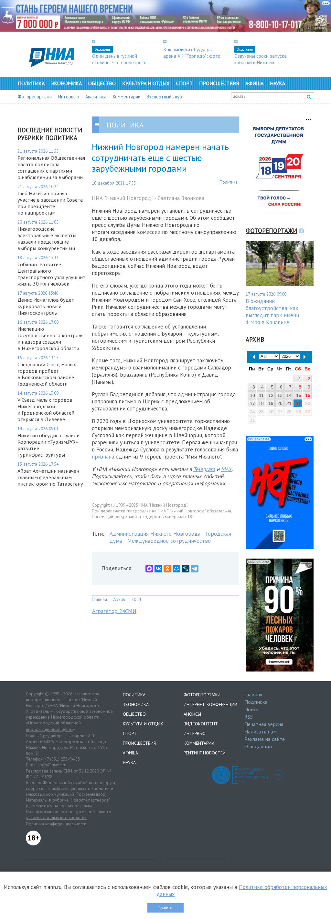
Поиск (251, 709)
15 (298, 395)
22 (298, 403)
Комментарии (126, 97)
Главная (99, 599)
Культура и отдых (146, 83)
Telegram (204, 469)
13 (280, 395)
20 (280, 403)
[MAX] (149, 568)
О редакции (258, 746)
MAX (226, 469)
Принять (165, 907)
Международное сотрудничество (169, 540)
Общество (102, 83)
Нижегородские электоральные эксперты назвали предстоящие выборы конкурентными (46, 238)
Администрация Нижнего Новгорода (155, 533)
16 (307, 395)
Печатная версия (263, 724)
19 (270, 403)
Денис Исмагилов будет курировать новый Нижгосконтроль (45, 306)
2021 (136, 599)
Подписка (255, 702)
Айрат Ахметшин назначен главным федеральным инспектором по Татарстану (50, 477)
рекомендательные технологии (56, 817)
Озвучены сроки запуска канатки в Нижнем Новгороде (260, 62)
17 (252, 403)
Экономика (66, 83)
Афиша (254, 83)
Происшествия (219, 83)
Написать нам (260, 731)
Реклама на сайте (264, 739)
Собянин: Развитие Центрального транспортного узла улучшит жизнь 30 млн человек (51, 274)
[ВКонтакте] (158, 568)
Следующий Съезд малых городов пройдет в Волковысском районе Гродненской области (46, 374)
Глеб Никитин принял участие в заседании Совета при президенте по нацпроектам (50, 203)
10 (252, 395)
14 (289, 395)
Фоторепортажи (35, 97)
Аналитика (95, 97)
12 (270, 395)
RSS (248, 716)
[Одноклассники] (167, 568)
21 (289, 403)
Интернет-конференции (210, 704)
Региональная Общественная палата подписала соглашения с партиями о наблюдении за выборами (51, 167)
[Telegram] (194, 568)
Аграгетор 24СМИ (114, 611)
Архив (119, 599)
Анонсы (192, 714)
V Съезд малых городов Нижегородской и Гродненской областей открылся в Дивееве (45, 409)
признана (103, 456)
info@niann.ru (53, 765)
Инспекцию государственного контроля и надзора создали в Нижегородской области (50, 338)
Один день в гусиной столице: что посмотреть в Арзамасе (119, 62)
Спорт (184, 83)
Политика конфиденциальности (56, 824)
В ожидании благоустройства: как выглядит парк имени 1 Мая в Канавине (272, 312)
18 (261, 403)
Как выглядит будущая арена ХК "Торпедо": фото (191, 52)
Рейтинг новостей (205, 753)
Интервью (68, 97)
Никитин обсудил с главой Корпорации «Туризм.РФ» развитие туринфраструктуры (48, 445)
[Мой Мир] (176, 568)
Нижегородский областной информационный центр (53, 726)
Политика (31, 83)
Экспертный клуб (164, 97)
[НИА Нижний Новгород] (51, 65)
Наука (277, 83)
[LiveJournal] (185, 568)
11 (261, 395)
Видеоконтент (201, 724)
